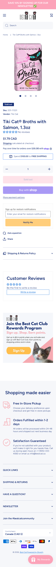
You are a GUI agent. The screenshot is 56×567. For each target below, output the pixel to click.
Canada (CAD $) (14, 534)
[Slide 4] (36, 96)
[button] (51, 15)
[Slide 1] (20, 96)
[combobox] (28, 25)
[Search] (5, 25)
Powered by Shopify (35, 552)
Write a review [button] (28, 292)
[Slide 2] (25, 96)
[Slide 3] (31, 96)
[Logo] (28, 15)
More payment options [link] (14, 197)
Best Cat (23, 552)
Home (5, 35)
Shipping (7, 143)
